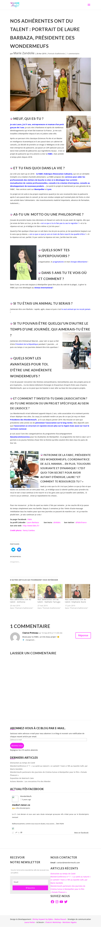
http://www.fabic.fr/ (31, 525)
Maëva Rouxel (60, 919)
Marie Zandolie (23, 53)
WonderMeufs (26, 796)
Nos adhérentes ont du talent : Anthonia (20, 600)
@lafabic (57, 522)
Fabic (30, 519)
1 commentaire (73, 53)
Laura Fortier (29, 922)
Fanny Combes (22, 530)
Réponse (83, 635)
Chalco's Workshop (53, 922)
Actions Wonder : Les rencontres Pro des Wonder (30, 781)
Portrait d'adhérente (56, 53)
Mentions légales (70, 922)
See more (60, 823)
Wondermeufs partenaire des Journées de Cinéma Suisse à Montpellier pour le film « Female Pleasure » (67, 889)
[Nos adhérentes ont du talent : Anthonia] (22, 591)
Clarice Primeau (30, 632)
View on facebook (81, 832)
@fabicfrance (81, 522)
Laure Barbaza (33, 522)
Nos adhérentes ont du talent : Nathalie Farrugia (49, 600)
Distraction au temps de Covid (22, 763)
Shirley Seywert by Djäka (43, 919)
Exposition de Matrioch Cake (22, 778)
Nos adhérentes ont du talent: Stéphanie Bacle (75, 600)
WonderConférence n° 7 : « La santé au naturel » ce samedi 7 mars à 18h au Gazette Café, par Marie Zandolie (70, 880)
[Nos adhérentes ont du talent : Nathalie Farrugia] (50, 591)
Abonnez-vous (17, 745)
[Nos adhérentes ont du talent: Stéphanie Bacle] (77, 591)
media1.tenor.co (21, 804)
